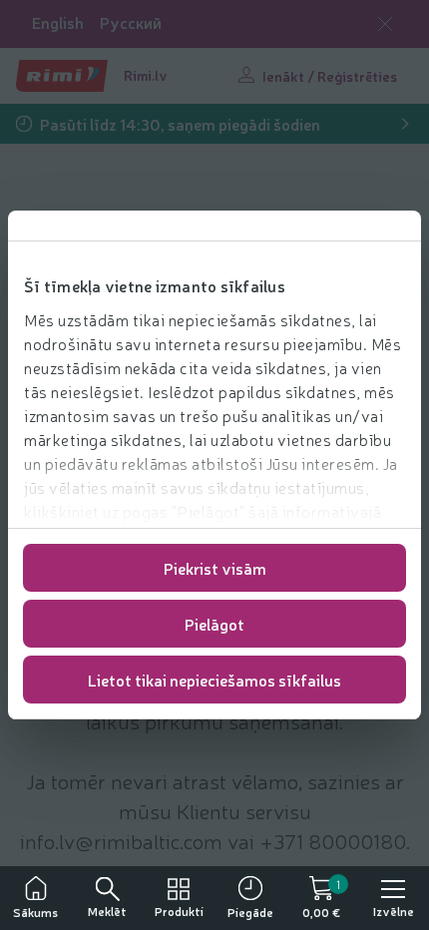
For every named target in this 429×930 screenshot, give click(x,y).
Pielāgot (214, 624)
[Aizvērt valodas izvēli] (385, 24)
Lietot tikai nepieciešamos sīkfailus (214, 680)
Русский (131, 22)
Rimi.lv (146, 75)
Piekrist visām (215, 568)
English (58, 22)
